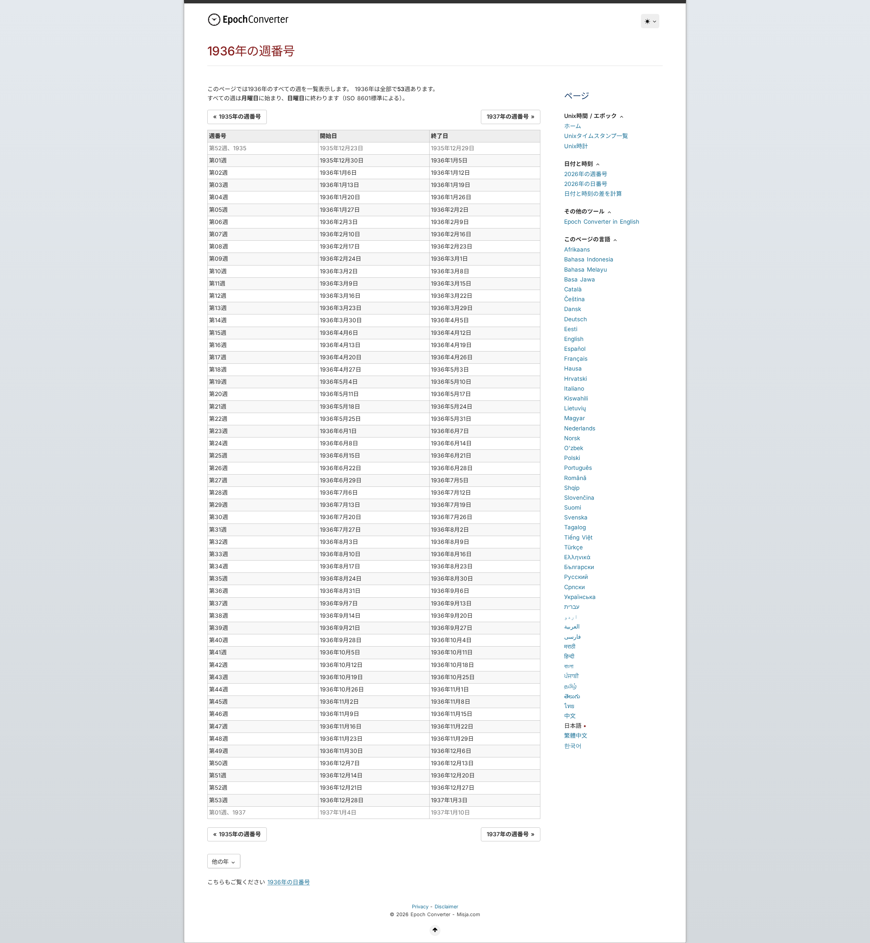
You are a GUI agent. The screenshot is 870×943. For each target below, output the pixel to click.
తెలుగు (572, 696)
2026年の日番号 (585, 184)
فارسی (572, 636)
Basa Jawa (579, 279)
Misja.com (468, 914)
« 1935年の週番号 (237, 116)
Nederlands (579, 428)
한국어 (572, 745)
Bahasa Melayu (585, 269)
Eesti (570, 329)
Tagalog (575, 527)
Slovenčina (579, 497)
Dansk (572, 309)
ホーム (572, 126)
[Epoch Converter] (249, 20)
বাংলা (568, 666)
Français (576, 358)
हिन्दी (569, 656)
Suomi (572, 507)
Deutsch (575, 319)
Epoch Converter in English (601, 221)
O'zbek (573, 448)
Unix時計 (576, 146)
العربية (572, 626)
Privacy (420, 906)
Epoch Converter (431, 914)
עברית (571, 606)
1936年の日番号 (288, 882)
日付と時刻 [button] (579, 163)
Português (578, 467)
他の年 (221, 861)
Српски (574, 587)
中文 (570, 716)
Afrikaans (577, 249)
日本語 (572, 725)
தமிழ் (570, 686)
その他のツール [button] (585, 211)
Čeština (574, 299)
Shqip (571, 487)
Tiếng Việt (578, 537)
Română (575, 478)
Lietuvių (575, 408)
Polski (572, 458)
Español (575, 348)
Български (579, 567)
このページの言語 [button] (588, 239)
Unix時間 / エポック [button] (591, 116)
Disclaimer (446, 906)
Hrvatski (575, 378)
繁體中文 (575, 735)
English (574, 339)
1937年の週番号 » (511, 116)
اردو (571, 616)
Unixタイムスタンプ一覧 (596, 136)
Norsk (572, 438)
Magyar (574, 418)
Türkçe (573, 547)
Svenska (576, 517)
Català (573, 289)
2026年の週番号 (585, 174)
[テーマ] (650, 21)
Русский (576, 576)
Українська (580, 597)
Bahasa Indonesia (588, 259)
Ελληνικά (577, 557)
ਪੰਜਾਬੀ (571, 676)
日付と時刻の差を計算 (593, 193)
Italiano (574, 388)
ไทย (569, 706)
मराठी (569, 646)
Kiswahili (576, 398)
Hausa (573, 368)
